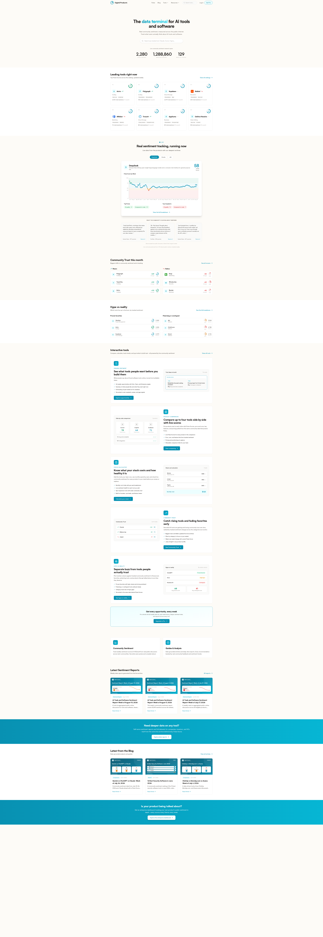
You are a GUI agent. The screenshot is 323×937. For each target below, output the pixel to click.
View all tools (206, 353)
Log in (201, 3)
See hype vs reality (121, 598)
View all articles (205, 754)
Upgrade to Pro (160, 621)
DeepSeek (154, 157)
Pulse (153, 3)
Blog (159, 3)
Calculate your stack (122, 499)
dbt (171, 157)
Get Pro (208, 3)
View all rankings (205, 77)
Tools (165, 3)
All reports (207, 673)
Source (142, 239)
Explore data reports (160, 737)
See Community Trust (172, 547)
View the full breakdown (160, 212)
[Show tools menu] (167, 3)
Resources (174, 3)
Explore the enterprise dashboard (160, 818)
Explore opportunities (122, 398)
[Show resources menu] (178, 3)
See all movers (205, 263)
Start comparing (171, 448)
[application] (161, 188)
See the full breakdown (203, 310)
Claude (163, 157)
